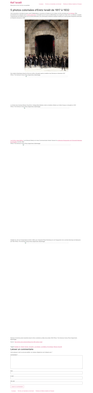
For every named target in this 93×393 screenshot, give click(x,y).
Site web (12, 381)
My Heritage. (71, 13)
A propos (41, 4)
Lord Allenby (37, 346)
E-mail (11, 375)
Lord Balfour (44, 346)
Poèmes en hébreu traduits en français (72, 4)
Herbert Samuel (24, 346)
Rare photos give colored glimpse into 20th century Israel (28, 342)
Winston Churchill (58, 346)
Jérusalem (31, 346)
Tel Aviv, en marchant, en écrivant (53, 4)
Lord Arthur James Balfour (16, 140)
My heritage (50, 346)
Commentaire (14, 354)
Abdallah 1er (17, 346)
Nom (11, 370)
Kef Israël (16, 2)
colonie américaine (31, 14)
